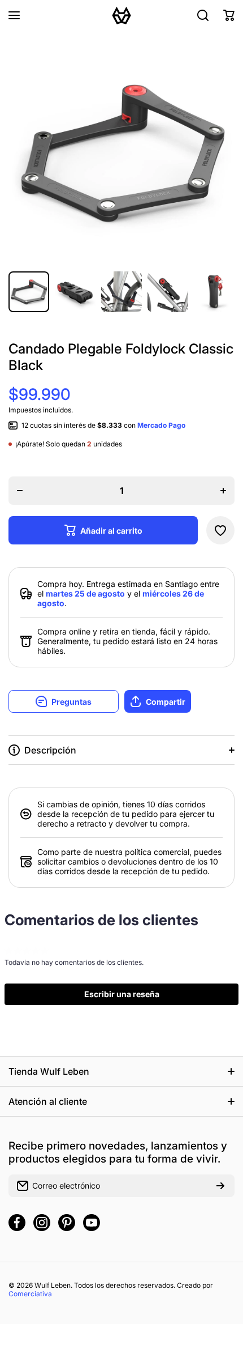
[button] (229, 15)
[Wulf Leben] (121, 15)
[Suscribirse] (220, 1185)
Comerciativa (30, 1293)
